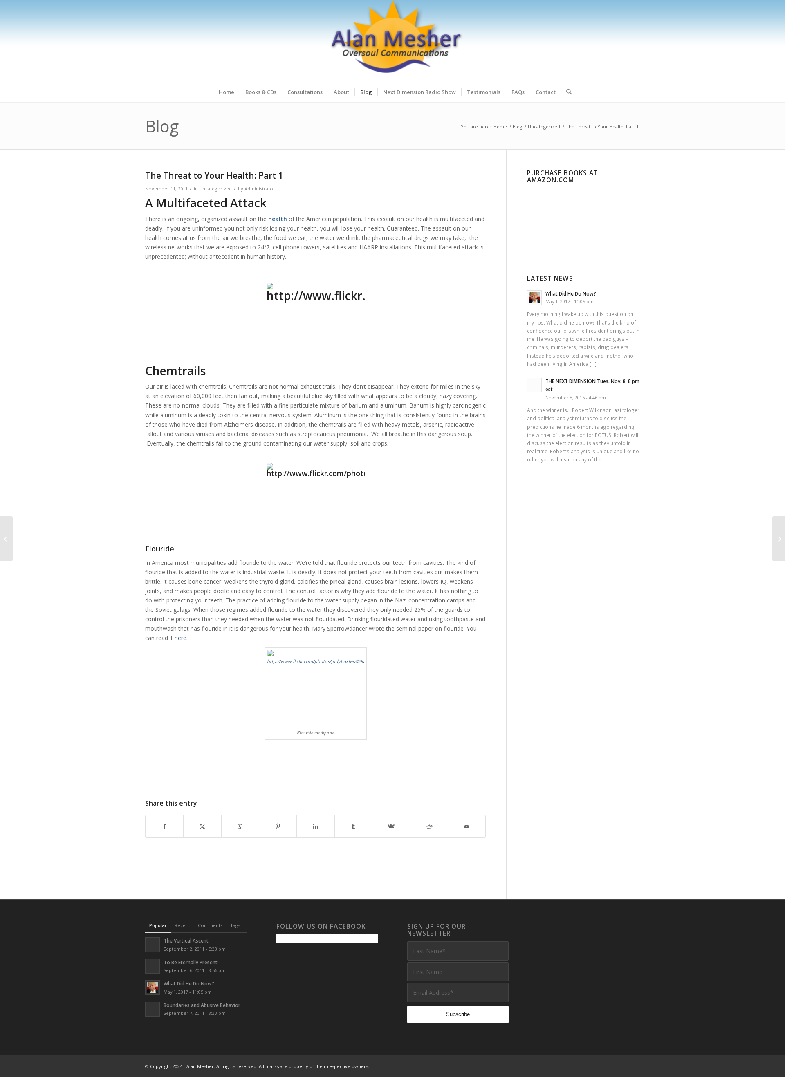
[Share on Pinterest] (277, 826)
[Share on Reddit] (429, 826)
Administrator (259, 189)
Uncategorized (215, 189)
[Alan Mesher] (392, 41)
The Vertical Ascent (186, 940)
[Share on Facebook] (164, 826)
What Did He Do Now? (570, 293)
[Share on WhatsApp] (240, 826)
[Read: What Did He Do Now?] (534, 297)
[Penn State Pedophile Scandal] (6, 538)
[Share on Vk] (391, 826)
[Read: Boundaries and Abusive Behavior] (152, 1009)
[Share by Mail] (466, 826)
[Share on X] (202, 826)
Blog (162, 126)
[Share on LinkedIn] (315, 826)
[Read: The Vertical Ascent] (152, 944)
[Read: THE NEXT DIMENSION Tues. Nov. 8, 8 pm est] (534, 385)
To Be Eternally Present (191, 962)
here (180, 638)
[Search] (566, 92)
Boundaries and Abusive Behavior (202, 1005)
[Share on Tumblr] (353, 826)
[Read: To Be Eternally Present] (152, 966)
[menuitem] (226, 92)
